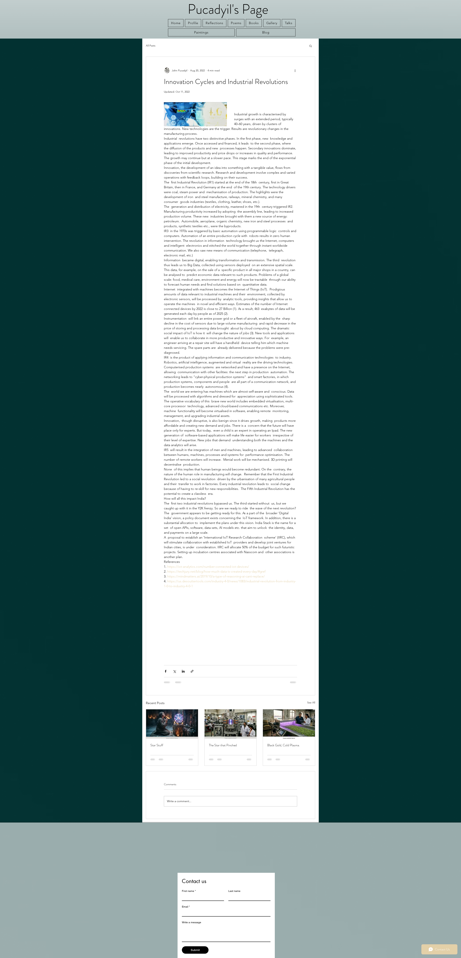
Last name (234, 891)
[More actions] (295, 70)
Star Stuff (156, 745)
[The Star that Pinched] (231, 724)
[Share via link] (192, 671)
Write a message (191, 922)
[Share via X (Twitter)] (174, 671)
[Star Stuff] (172, 724)
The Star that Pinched (223, 745)
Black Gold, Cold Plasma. (283, 745)
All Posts (150, 45)
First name (189, 891)
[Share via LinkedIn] (183, 671)
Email (186, 906)
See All (311, 702)
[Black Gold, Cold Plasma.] (289, 724)
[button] (310, 45)
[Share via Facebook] (165, 671)
